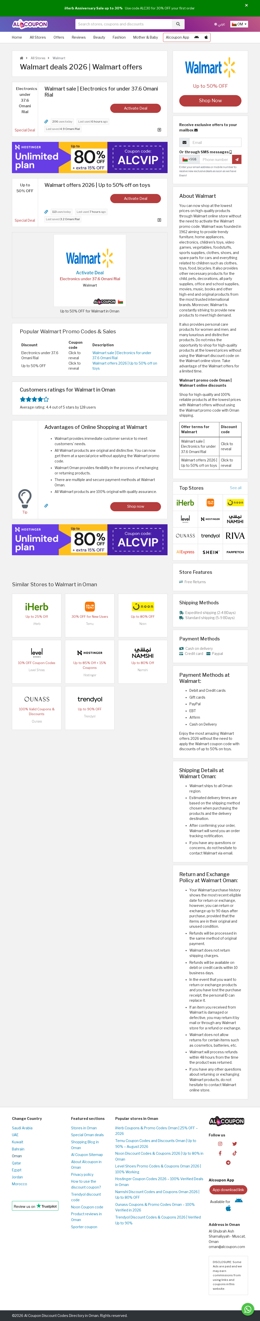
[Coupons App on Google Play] (196, 37)
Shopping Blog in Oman (85, 1145)
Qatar (16, 1163)
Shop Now (210, 100)
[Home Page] (30, 24)
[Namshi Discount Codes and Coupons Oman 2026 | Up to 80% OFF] (143, 653)
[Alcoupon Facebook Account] (220, 1153)
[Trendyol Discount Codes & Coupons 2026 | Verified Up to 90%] (90, 699)
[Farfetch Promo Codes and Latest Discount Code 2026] (235, 552)
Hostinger (90, 675)
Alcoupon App (177, 37)
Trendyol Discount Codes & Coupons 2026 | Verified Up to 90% (158, 1220)
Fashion (119, 37)
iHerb (36, 624)
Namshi (143, 670)
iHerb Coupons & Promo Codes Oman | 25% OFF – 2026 (156, 1131)
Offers (59, 37)
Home (17, 37)
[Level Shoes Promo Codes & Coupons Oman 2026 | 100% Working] (37, 653)
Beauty (99, 37)
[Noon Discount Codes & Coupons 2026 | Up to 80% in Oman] (143, 606)
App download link (228, 1189)
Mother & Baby (145, 37)
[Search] (178, 24)
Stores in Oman (84, 1128)
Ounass (37, 721)
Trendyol (89, 716)
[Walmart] (210, 67)
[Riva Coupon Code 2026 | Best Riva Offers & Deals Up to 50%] (235, 535)
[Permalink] (46, 122)
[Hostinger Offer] (90, 157)
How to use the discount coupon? (86, 1184)
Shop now (135, 506)
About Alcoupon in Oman (86, 1165)
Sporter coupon (84, 1227)
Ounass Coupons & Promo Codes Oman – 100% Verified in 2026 (155, 1207)
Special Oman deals (87, 1135)
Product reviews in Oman (86, 1217)
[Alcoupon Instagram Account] (220, 1143)
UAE (15, 1135)
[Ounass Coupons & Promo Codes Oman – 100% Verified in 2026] (37, 699)
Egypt (16, 1170)
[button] (246, 5)
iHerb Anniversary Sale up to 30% (93, 8)
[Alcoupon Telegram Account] (228, 1162)
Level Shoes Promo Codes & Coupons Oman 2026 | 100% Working (158, 1169)
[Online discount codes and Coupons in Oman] (21, 58)
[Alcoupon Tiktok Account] (234, 1153)
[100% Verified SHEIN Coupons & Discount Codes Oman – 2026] (210, 552)
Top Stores (191, 488)
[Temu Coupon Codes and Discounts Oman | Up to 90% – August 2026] (90, 606)
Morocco (19, 1184)
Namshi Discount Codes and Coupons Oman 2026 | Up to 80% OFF (157, 1195)
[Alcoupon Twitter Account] (234, 1143)
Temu (90, 624)
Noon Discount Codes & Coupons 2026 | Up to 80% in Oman (159, 1156)
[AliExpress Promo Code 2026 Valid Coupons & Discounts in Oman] (185, 552)
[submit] (236, 159)
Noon (143, 624)
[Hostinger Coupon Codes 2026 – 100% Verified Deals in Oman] (90, 653)
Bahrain (18, 1149)
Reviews (79, 37)
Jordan (17, 1177)
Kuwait (17, 1142)
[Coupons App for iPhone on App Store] (206, 37)
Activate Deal (135, 108)
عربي (221, 24)
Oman (17, 1156)
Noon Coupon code (87, 1207)
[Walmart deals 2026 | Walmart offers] (90, 270)
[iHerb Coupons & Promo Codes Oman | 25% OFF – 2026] (37, 606)
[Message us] (247, 1309)
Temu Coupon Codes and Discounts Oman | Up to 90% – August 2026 (155, 1144)
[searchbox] (123, 24)
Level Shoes (37, 670)
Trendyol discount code (86, 1197)
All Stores (38, 37)
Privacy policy (82, 1175)
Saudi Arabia (22, 1128)
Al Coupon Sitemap (87, 1155)
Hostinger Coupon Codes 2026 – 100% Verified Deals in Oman (159, 1182)
